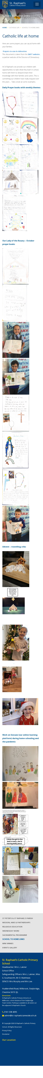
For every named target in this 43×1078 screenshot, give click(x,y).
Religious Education (12, 926)
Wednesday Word (10, 931)
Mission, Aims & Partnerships (16, 922)
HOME (4, 28)
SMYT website (34, 54)
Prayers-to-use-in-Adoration (14, 51)
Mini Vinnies (7, 943)
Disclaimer (6, 1034)
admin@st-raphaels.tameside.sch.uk (20, 1015)
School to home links (30, 28)
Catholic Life (14, 28)
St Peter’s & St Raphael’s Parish (17, 918)
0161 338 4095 (10, 1012)
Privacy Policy (6, 1030)
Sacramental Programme (14, 935)
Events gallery (9, 947)
